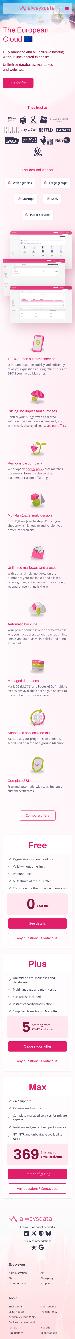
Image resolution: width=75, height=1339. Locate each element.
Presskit (45, 1327)
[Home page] (37, 8)
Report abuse (48, 1332)
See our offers (56, 426)
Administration (18, 1273)
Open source (48, 1306)
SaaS (54, 199)
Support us (47, 1283)
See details (37, 923)
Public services (40, 215)
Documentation (18, 1283)
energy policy (35, 469)
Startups (28, 199)
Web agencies (22, 183)
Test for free (18, 83)
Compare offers (38, 815)
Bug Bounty (16, 1332)
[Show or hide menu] (67, 8)
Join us (13, 1327)
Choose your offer (37, 1046)
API (42, 1273)
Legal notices (17, 1311)
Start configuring (37, 1174)
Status (12, 1278)
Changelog (46, 1278)
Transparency (48, 1311)
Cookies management (22, 1322)
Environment (16, 1306)
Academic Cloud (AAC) (22, 1317)
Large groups (58, 183)
